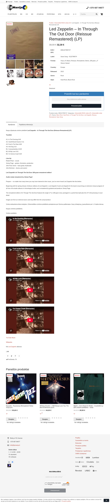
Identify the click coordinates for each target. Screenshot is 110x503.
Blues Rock (60, 115)
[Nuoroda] (16, 8)
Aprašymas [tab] (11, 124)
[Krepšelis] (101, 14)
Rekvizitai (34, 1)
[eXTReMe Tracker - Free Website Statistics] (9, 466)
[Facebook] (12, 462)
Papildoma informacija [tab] (26, 124)
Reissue (94, 115)
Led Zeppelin (87, 115)
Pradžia (16, 1)
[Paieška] (96, 14)
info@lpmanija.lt (15, 445)
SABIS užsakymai (73, 1)
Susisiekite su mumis (24, 1)
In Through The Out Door (77, 115)
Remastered (52, 117)
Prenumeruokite (76, 106)
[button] (40, 24)
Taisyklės (50, 1)
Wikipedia (9, 342)
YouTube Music (10, 337)
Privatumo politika (42, 1)
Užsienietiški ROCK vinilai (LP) (62, 23)
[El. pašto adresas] (9, 462)
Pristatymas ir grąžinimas (60, 1)
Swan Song (60, 117)
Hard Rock (66, 115)
